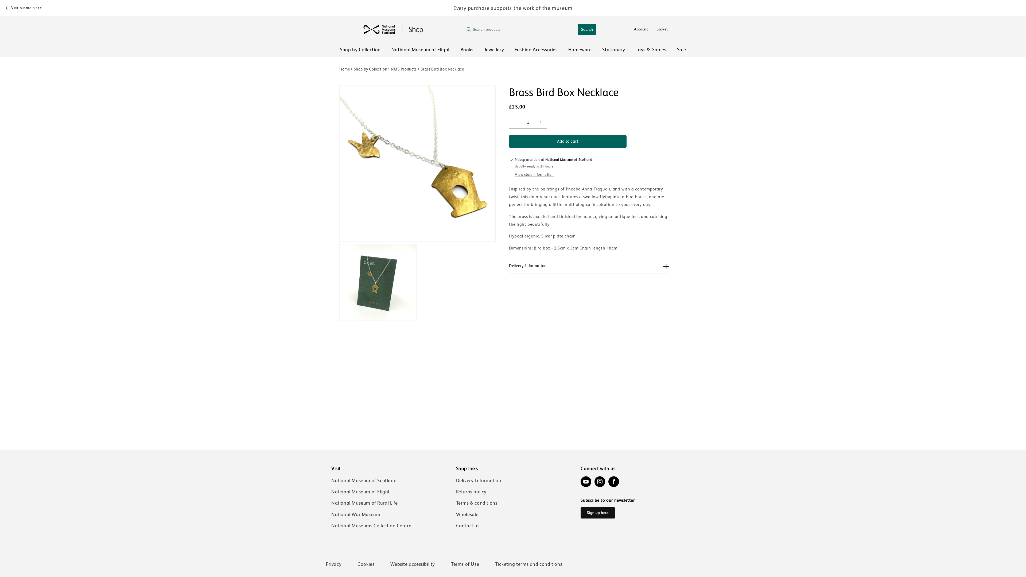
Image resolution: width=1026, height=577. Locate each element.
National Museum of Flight (420, 49)
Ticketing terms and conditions (528, 564)
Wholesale (467, 514)
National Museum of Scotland (364, 480)
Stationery (613, 49)
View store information (534, 174)
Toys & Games (651, 49)
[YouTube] (586, 481)
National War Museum (355, 514)
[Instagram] (599, 481)
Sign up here (597, 512)
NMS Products (404, 69)
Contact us (468, 525)
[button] (589, 266)
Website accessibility (412, 564)
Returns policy (471, 491)
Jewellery (494, 49)
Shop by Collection (360, 49)
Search (587, 29)
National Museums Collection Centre (371, 525)
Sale (681, 49)
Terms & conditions (477, 503)
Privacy (333, 564)
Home (344, 69)
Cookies (365, 564)
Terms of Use (465, 564)
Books (467, 49)
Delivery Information (479, 480)
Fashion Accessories (536, 49)
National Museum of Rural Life (364, 503)
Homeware (580, 49)
